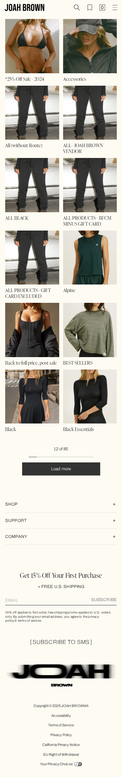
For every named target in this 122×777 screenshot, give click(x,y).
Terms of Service (61, 725)
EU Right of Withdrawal (61, 754)
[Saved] (90, 7)
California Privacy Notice (61, 745)
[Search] (77, 7)
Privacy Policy (61, 735)
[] (61, 642)
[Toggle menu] (115, 7)
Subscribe (104, 599)
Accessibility (60, 715)
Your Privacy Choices (56, 764)
